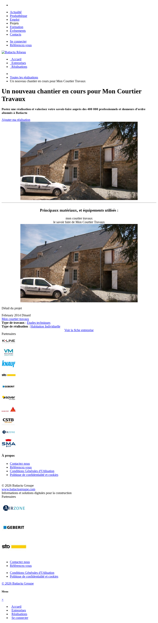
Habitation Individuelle (45, 326)
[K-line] (9, 345)
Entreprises (18, 63)
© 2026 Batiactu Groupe (18, 583)
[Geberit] (9, 390)
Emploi (14, 19)
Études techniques (38, 322)
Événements (18, 30)
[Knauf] (9, 368)
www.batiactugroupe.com (18, 489)
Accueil (15, 59)
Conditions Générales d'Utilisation (32, 471)
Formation (16, 27)
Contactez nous (20, 463)
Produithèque (18, 16)
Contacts (15, 34)
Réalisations (18, 66)
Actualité (16, 12)
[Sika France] (9, 413)
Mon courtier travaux (15, 319)
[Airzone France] (9, 436)
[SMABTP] (9, 447)
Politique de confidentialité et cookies (34, 474)
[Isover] (9, 402)
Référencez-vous (21, 45)
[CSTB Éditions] (9, 424)
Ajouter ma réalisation (16, 120)
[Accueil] (14, 52)
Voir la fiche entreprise (79, 330)
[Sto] (9, 379)
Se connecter (18, 41)
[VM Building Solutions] (9, 356)
